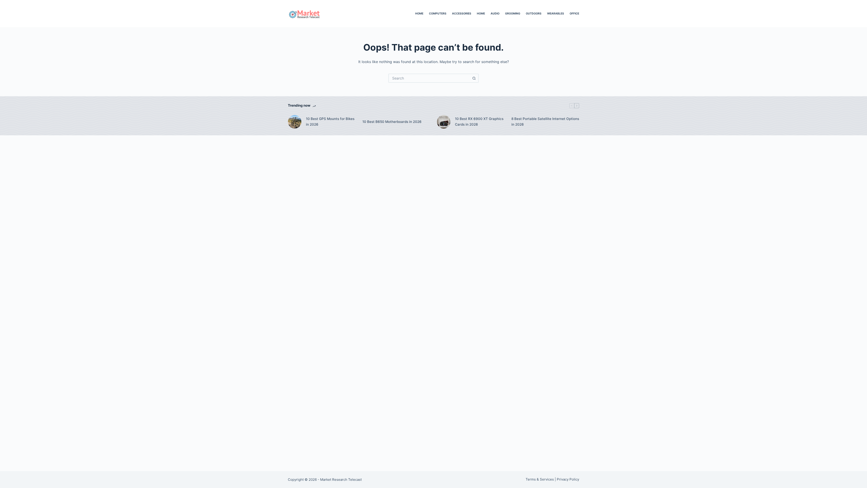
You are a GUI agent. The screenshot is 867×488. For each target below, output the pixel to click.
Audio (495, 13)
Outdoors (533, 13)
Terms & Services (540, 479)
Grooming (512, 13)
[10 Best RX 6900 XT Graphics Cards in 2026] (443, 122)
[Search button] (474, 78)
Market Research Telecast (341, 479)
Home (419, 13)
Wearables (555, 13)
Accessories (461, 13)
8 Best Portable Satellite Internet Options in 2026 (545, 122)
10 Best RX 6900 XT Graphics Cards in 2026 (479, 122)
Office (574, 13)
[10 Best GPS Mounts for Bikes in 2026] (294, 122)
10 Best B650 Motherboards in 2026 (392, 122)
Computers (437, 13)
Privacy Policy (568, 479)
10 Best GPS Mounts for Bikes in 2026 (330, 122)
